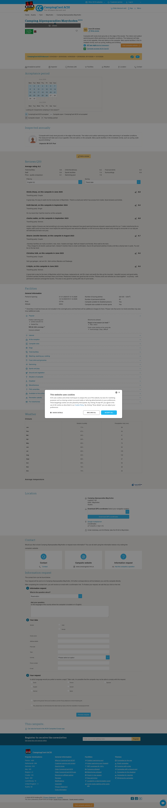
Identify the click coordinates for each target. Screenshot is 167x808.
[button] (56, 413)
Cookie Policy (79, 405)
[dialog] (83, 404)
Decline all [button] (91, 412)
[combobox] (116, 392)
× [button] (119, 392)
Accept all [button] (109, 412)
